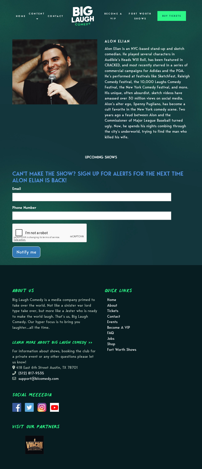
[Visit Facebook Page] (16, 407)
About (112, 305)
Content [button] (37, 13)
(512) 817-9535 (31, 373)
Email (16, 188)
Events (112, 322)
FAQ (110, 333)
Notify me (26, 252)
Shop (111, 344)
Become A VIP (113, 16)
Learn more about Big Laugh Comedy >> (52, 342)
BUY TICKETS (171, 15)
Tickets (112, 311)
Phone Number (24, 207)
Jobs (110, 338)
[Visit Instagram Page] (41, 407)
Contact (56, 16)
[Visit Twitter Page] (29, 407)
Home (21, 16)
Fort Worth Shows (140, 16)
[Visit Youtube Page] (54, 407)
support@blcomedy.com (38, 378)
